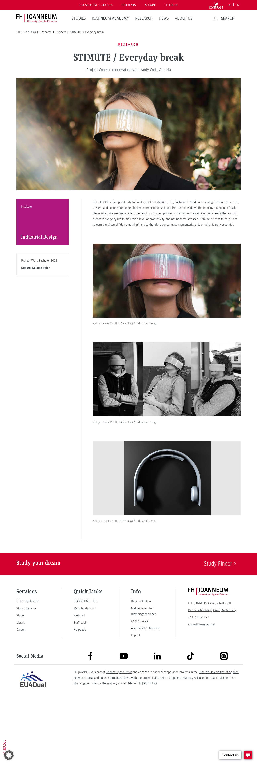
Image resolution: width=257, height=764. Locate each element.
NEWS (164, 18)
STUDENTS (129, 5)
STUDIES (79, 18)
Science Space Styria (119, 672)
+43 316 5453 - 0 (199, 617)
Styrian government (86, 683)
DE (230, 5)
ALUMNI (150, 5)
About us (183, 18)
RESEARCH (144, 18)
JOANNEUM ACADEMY (110, 18)
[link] (33, 601)
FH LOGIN (171, 5)
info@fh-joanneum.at (201, 624)
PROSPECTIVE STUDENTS (96, 5)
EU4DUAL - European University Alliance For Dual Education (190, 678)
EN (237, 5)
